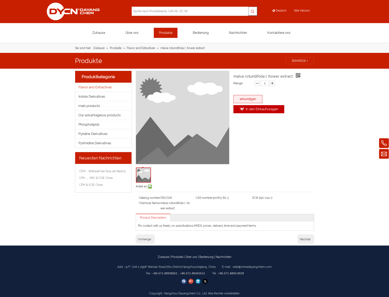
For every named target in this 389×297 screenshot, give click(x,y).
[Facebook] (183, 281)
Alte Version (302, 10)
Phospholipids (88, 124)
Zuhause (163, 257)
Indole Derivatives (91, 96)
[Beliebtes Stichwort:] (252, 11)
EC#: (255, 197)
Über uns (191, 257)
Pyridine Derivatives (93, 134)
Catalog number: (150, 197)
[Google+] (190, 281)
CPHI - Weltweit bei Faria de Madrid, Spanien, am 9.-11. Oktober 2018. (103, 171)
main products (89, 106)
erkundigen (248, 99)
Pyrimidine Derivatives (94, 143)
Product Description (153, 217)
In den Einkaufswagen (262, 109)
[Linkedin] (198, 281)
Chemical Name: (149, 203)
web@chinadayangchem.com (252, 266)
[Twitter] (205, 281)
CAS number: (204, 197)
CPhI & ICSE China (91, 184)
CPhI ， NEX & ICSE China (96, 177)
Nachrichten (223, 257)
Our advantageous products (99, 115)
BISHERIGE (299, 60)
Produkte (177, 257)
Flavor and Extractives (95, 87)
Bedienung (206, 257)
